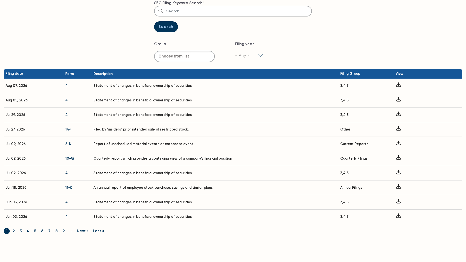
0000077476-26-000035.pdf (398, 158)
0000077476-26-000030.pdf (398, 187)
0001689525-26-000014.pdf (398, 100)
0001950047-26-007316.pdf (398, 129)
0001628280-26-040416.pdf (398, 217)
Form (69, 74)
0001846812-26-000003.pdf (398, 115)
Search (166, 26)
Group (160, 43)
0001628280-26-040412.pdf (398, 202)
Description (103, 74)
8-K (68, 144)
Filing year (244, 43)
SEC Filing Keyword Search (178, 2)
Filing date (14, 73)
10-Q (69, 158)
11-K (68, 187)
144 (68, 129)
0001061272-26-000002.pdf (398, 86)
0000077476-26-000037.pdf (398, 144)
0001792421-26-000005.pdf (398, 173)
